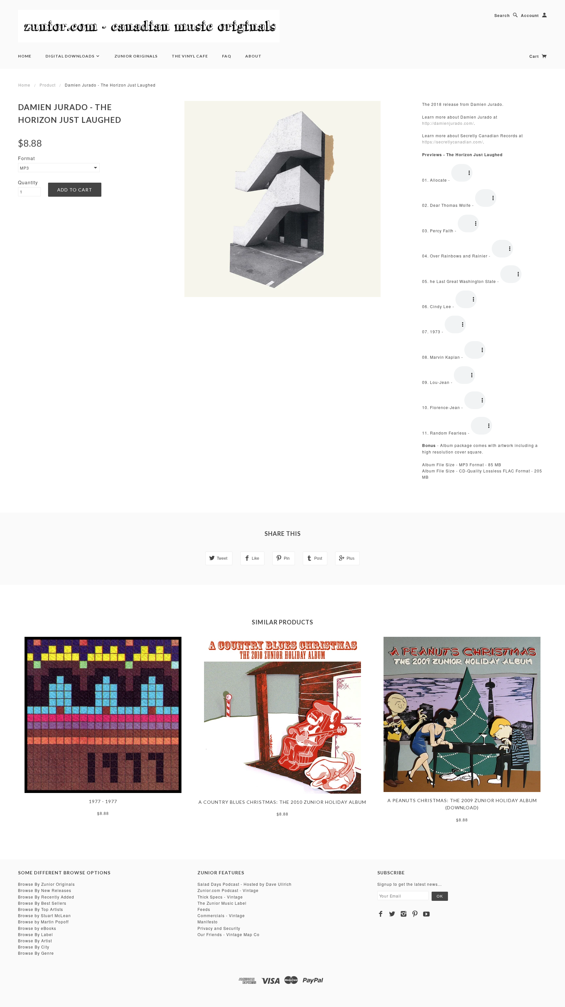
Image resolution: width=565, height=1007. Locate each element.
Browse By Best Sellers (42, 903)
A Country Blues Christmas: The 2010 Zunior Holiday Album (282, 802)
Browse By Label (35, 934)
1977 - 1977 (103, 801)
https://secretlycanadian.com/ (452, 141)
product (48, 85)
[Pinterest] (415, 914)
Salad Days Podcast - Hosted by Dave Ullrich (244, 884)
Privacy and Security (218, 928)
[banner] (149, 26)
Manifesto (207, 921)
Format (26, 158)
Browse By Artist (35, 940)
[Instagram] (403, 914)
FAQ (226, 56)
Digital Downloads (70, 56)
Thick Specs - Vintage (220, 897)
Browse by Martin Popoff (43, 921)
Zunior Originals (136, 56)
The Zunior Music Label (222, 903)
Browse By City (33, 946)
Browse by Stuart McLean (44, 915)
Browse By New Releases (44, 890)
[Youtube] (426, 914)
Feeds (203, 909)
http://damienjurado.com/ (448, 123)
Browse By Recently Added (46, 897)
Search (502, 15)
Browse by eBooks (37, 928)
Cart (534, 56)
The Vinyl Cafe (190, 56)
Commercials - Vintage (221, 915)
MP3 (24, 168)
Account (530, 15)
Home (24, 56)
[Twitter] (392, 914)
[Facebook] (380, 914)
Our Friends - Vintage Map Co (228, 934)
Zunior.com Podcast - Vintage (228, 890)
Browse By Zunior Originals (46, 884)
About (253, 56)
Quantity (28, 182)
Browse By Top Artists (40, 909)
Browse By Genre (36, 953)
